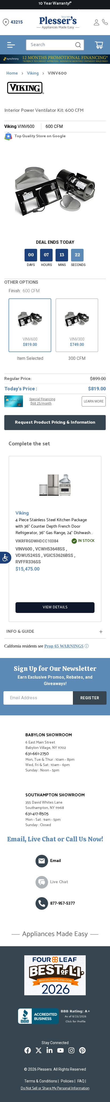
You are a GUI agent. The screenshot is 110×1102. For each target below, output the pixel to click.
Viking (33, 73)
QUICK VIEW (56, 486)
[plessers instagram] (71, 1050)
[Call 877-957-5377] (105, 22)
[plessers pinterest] (82, 1050)
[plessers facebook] (27, 1050)
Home (12, 73)
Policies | (68, 1081)
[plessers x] (38, 1050)
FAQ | (81, 1081)
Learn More (94, 401)
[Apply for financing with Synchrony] (55, 59)
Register (89, 698)
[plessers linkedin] (49, 1050)
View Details (55, 607)
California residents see (44, 646)
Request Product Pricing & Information (55, 422)
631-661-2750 (37, 753)
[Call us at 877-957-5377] (42, 903)
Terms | (41, 1081)
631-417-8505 (37, 814)
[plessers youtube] (60, 1050)
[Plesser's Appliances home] (58, 22)
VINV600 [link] (57, 73)
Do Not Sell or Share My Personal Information (55, 1088)
